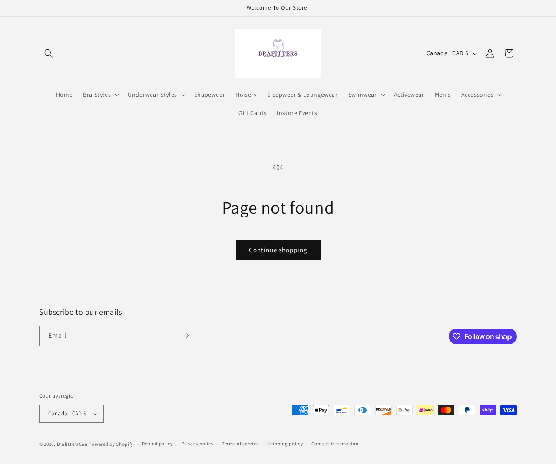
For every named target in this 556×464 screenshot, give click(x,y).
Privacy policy (198, 444)
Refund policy (157, 444)
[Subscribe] (185, 336)
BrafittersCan (72, 444)
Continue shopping (278, 250)
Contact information (334, 444)
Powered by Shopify (111, 444)
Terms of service (240, 444)
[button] (48, 53)
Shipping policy (285, 444)
